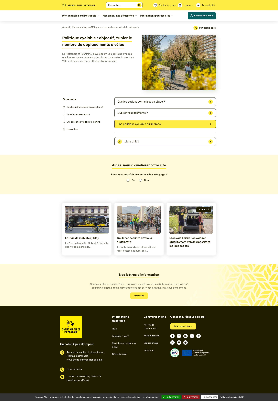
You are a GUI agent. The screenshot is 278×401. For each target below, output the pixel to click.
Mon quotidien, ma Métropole (86, 27)
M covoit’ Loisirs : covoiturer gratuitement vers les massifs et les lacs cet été (189, 242)
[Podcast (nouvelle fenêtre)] (185, 342)
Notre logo (149, 350)
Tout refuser (191, 397)
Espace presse (151, 343)
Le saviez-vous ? (120, 336)
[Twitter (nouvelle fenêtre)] (172, 342)
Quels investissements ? (78, 114)
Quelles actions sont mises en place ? (85, 107)
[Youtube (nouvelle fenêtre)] (179, 342)
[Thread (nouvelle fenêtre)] (198, 336)
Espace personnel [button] (203, 15)
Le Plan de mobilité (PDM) (82, 238)
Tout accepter (172, 397)
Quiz (114, 328)
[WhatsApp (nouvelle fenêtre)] (192, 336)
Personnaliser (210, 397)
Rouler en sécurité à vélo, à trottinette (134, 240)
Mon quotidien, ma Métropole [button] (79, 15)
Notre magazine (151, 335)
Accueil (66, 27)
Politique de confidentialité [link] (232, 397)
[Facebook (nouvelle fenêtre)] (172, 336)
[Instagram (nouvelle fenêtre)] (179, 336)
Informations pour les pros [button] (155, 15)
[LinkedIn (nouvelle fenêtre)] (185, 336)
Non (146, 180)
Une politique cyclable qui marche (83, 122)
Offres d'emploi (119, 354)
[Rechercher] (139, 5)
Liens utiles (72, 129)
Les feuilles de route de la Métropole (121, 27)
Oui (134, 180)
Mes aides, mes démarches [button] (118, 15)
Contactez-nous (183, 326)
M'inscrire (139, 295)
